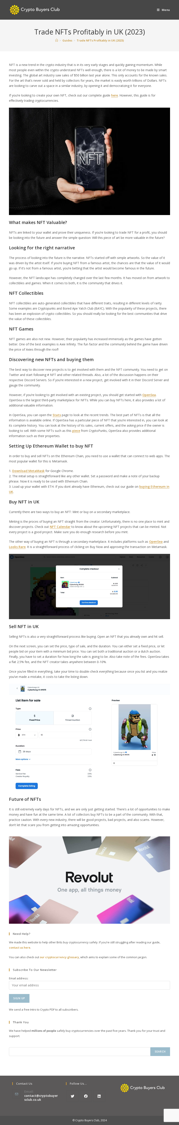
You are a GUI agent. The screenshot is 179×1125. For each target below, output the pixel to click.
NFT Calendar (60, 527)
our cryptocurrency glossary (59, 957)
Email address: (18, 978)
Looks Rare (17, 547)
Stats (57, 415)
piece (76, 431)
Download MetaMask (28, 471)
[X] (73, 1096)
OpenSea (149, 395)
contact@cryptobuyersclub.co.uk (41, 1098)
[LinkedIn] (99, 1096)
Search (160, 1051)
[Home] (56, 40)
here (114, 95)
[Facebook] (86, 1096)
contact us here (19, 947)
